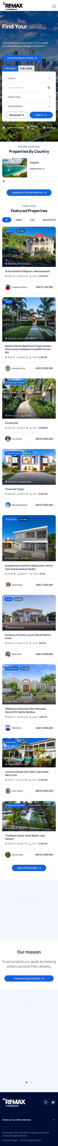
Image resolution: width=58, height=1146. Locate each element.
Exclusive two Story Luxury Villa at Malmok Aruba (28, 636)
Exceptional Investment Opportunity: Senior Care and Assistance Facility (29, 567)
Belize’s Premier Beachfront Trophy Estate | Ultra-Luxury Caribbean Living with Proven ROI (28, 349)
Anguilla (34, 162)
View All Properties (27, 867)
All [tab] (6, 219)
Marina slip (34, 127)
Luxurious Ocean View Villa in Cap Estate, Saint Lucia (27, 773)
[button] (3, 181)
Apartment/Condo (15, 127)
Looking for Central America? (27, 192)
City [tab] (33, 219)
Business (51, 127)
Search (39, 114)
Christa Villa (11, 423)
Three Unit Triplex (14, 489)
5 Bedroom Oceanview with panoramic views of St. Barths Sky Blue (25, 710)
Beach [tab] (19, 219)
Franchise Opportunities (20, 57)
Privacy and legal (9, 1140)
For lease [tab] (26, 68)
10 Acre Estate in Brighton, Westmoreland (27, 271)
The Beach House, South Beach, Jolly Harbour (25, 837)
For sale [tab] (10, 68)
